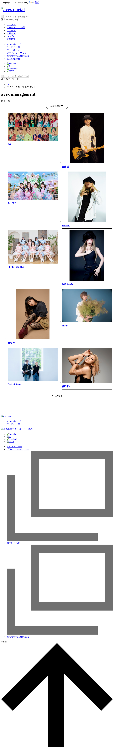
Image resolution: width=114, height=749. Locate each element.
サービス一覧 (13, 47)
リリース (11, 33)
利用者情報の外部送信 (18, 56)
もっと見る (57, 396)
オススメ (11, 24)
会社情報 (11, 39)
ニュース (11, 30)
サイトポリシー (14, 50)
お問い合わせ (13, 58)
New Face (11, 36)
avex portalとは (14, 44)
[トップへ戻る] (57, 746)
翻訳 (37, 2)
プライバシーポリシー (18, 53)
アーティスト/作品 (16, 27)
